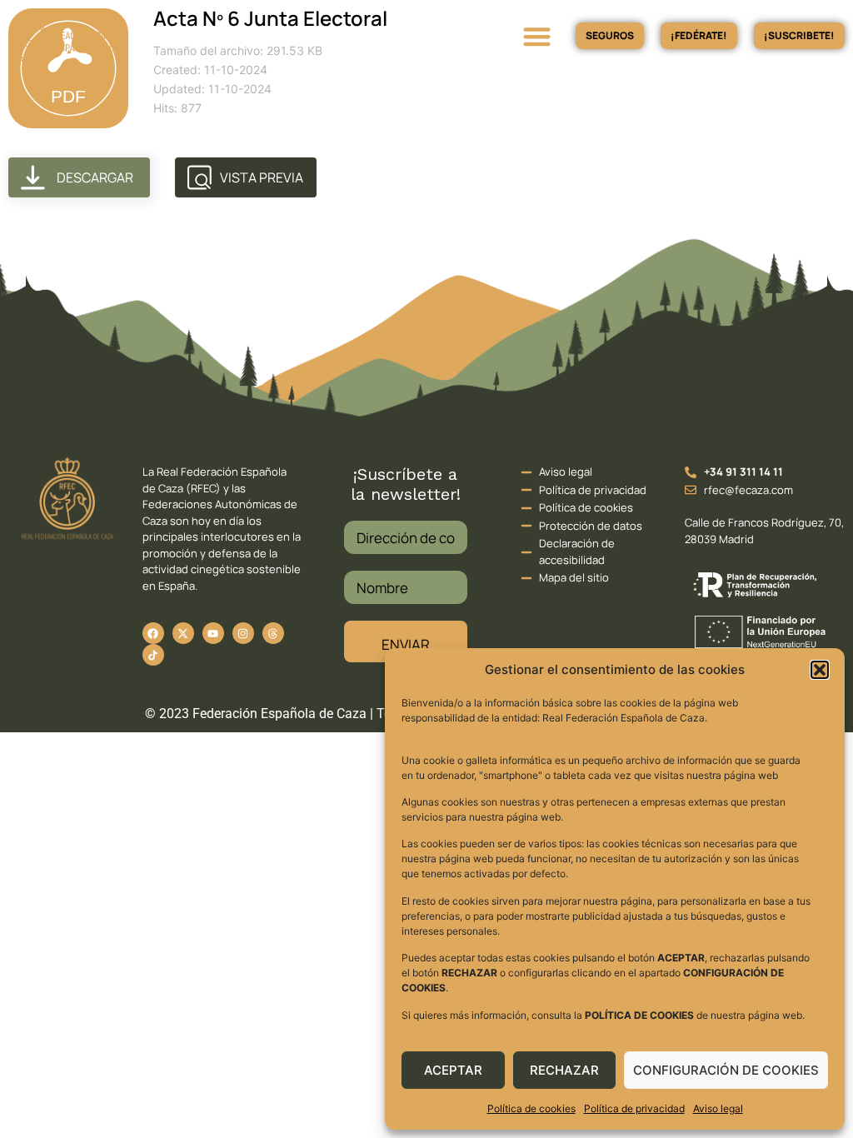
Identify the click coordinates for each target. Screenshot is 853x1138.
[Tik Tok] (273, 633)
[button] (819, 669)
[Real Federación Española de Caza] (127, 35)
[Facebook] (153, 633)
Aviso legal (718, 1108)
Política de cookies (531, 1108)
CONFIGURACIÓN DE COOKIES (726, 1070)
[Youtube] (213, 633)
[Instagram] (243, 633)
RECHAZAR (564, 1070)
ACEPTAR (453, 1070)
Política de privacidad (634, 1108)
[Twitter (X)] (183, 633)
